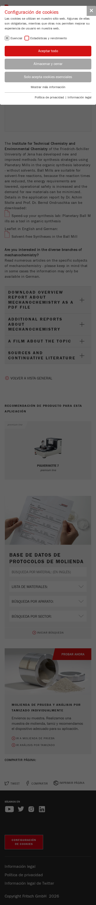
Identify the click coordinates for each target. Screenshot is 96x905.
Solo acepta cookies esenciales (48, 77)
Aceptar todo (48, 51)
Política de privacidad (49, 97)
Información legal (79, 97)
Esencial (16, 38)
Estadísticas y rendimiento (48, 38)
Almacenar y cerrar (48, 64)
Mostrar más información (48, 87)
